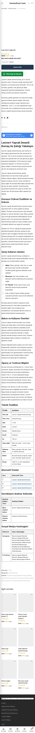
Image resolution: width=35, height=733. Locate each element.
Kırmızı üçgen (5, 681)
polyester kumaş (11, 580)
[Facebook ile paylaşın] (1, 118)
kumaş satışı (10, 578)
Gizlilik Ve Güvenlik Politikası (9, 710)
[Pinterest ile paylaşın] (7, 118)
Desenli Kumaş (12, 8)
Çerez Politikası (6, 720)
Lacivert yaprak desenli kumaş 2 (22, 484)
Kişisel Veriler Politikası (8, 706)
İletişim (3, 703)
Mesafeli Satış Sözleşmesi (9, 713)
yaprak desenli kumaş (23, 580)
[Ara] (28, 3)
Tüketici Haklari (6, 716)
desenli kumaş (11, 575)
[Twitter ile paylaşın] (4, 118)
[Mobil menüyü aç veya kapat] (2, 3)
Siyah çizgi (4, 649)
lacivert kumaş (18, 578)
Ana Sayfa (4, 8)
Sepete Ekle (17, 67)
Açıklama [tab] (4, 127)
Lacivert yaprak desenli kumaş (21, 480)
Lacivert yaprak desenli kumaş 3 (22, 488)
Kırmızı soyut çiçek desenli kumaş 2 (22, 616)
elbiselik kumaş (20, 575)
